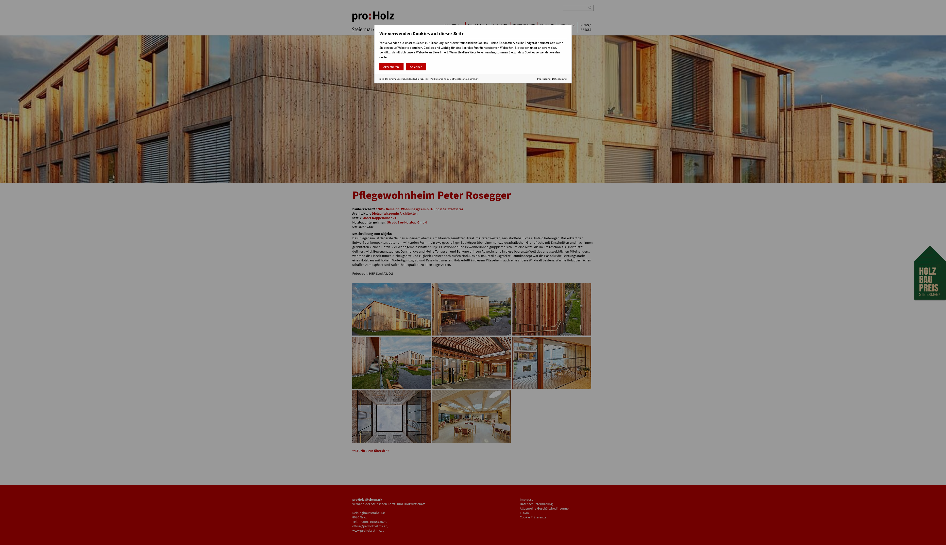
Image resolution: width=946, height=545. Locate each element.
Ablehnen (416, 67)
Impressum (543, 78)
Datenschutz (559, 78)
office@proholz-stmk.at (465, 78)
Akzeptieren (391, 67)
